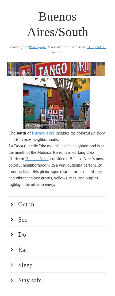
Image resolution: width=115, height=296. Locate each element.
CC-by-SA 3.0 (96, 47)
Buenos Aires (43, 133)
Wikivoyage (37, 47)
